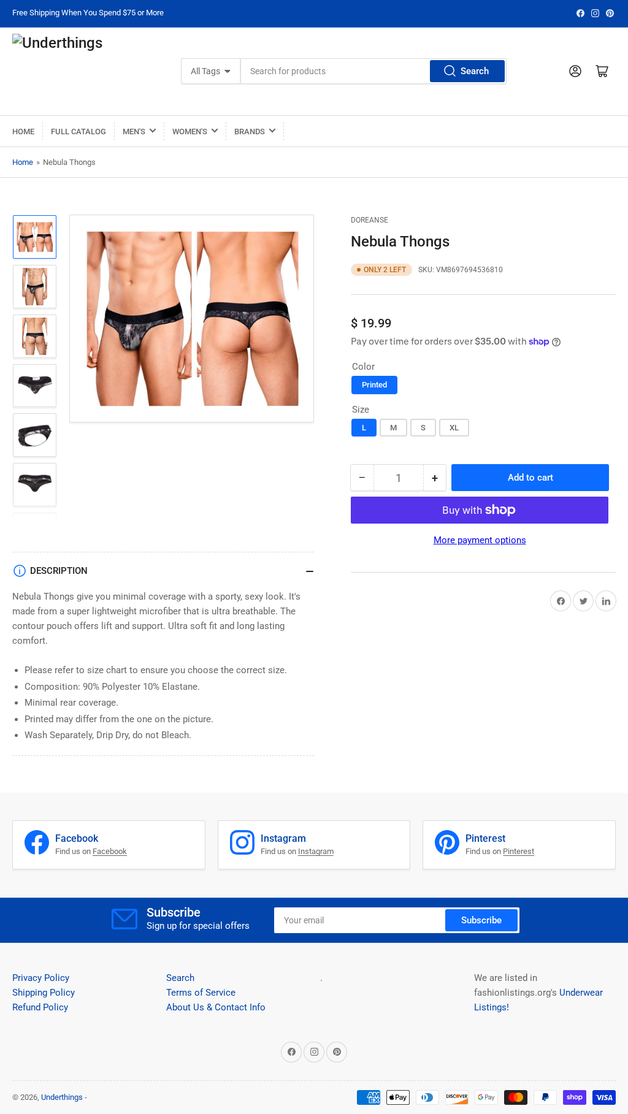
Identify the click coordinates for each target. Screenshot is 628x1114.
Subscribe (481, 920)
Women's (189, 131)
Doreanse (369, 220)
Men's (134, 131)
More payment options (480, 540)
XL (454, 427)
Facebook (110, 851)
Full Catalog (78, 131)
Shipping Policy (43, 992)
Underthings (62, 1097)
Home (23, 131)
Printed (374, 384)
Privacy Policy (40, 977)
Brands (249, 131)
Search (475, 71)
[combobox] (373, 71)
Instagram (316, 851)
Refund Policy (40, 1007)
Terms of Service (201, 992)
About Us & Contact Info (216, 1007)
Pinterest (518, 851)
